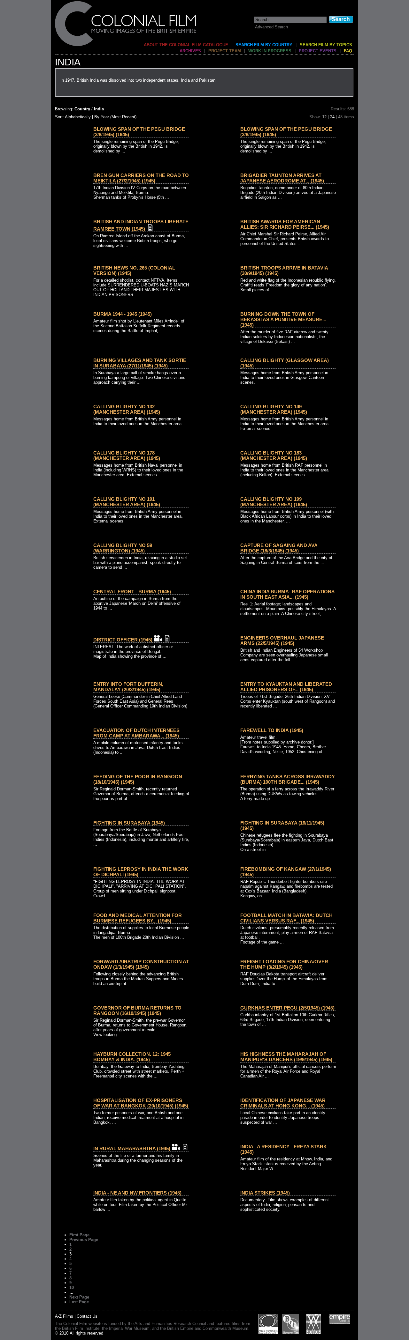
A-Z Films (64, 1316)
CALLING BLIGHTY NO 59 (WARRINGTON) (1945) (122, 548)
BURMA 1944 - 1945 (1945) (122, 314)
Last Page (79, 1301)
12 (324, 117)
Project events (317, 50)
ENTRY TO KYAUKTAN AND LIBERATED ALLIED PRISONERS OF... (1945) (286, 686)
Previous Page (83, 1239)
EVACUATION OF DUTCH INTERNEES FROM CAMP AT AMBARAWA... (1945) (136, 733)
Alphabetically (78, 117)
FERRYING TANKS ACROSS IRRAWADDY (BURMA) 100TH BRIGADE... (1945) (287, 779)
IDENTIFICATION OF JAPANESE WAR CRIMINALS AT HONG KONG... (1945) (283, 1103)
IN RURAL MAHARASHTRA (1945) (131, 1148)
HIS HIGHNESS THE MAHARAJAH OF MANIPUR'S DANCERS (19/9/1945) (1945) (286, 1056)
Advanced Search (271, 27)
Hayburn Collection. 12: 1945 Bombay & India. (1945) (132, 1056)
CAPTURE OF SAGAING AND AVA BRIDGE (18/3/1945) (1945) (278, 548)
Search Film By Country (263, 44)
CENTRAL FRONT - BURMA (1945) (132, 591)
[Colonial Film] (126, 45)
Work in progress (269, 50)
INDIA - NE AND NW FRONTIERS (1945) (137, 1193)
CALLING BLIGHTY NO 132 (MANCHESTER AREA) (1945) (126, 409)
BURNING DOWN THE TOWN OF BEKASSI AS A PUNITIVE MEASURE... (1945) (283, 319)
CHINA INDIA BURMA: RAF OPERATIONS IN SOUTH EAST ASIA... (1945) (287, 594)
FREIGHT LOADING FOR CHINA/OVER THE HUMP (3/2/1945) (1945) (284, 964)
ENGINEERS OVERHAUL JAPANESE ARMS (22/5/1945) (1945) (282, 640)
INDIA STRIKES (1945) (265, 1193)
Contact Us (87, 1316)
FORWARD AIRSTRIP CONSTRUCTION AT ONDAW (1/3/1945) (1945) (141, 964)
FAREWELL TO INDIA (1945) (271, 730)
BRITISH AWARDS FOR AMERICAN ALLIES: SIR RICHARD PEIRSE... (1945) (284, 224)
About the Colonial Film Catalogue (186, 44)
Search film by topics (326, 44)
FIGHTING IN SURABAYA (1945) (129, 822)
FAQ (348, 50)
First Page (79, 1235)
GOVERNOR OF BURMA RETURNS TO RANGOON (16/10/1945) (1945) (137, 1010)
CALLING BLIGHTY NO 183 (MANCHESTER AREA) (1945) (273, 455)
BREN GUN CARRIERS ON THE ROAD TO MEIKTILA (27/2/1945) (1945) (141, 178)
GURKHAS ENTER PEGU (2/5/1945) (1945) (287, 1008)
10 (71, 1287)
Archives (190, 50)
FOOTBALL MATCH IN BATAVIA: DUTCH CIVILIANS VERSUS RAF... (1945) (286, 918)
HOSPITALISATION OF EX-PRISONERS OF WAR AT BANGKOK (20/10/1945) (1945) (140, 1103)
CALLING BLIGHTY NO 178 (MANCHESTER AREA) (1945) (126, 455)
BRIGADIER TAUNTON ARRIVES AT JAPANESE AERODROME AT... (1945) (282, 178)
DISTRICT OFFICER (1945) (122, 639)
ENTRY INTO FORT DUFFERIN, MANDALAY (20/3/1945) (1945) (128, 686)
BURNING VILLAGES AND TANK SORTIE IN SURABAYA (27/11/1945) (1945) (139, 363)
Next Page (79, 1297)
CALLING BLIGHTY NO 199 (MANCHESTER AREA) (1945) (273, 501)
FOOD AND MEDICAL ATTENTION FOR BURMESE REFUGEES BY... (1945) (137, 918)
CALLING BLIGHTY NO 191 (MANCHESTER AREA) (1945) (126, 501)
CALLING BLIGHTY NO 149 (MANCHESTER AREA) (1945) (273, 409)
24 (332, 117)
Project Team (224, 50)
